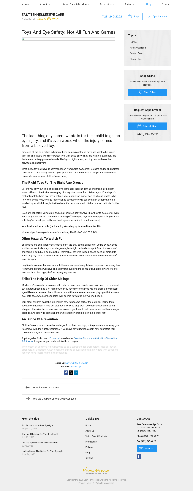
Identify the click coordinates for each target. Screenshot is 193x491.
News (133, 42)
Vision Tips (76, 366)
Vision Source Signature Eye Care (96, 470)
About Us (45, 4)
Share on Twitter (71, 372)
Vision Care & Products (75, 4)
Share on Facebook (66, 372)
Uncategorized (138, 47)
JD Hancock (54, 338)
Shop (136, 16)
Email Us (148, 448)
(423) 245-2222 (112, 16)
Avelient (110, 483)
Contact (166, 4)
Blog (148, 4)
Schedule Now (150, 126)
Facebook (139, 456)
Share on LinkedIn (76, 372)
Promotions (107, 4)
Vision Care (136, 53)
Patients (130, 4)
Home (25, 4)
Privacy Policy (85, 483)
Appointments (160, 16)
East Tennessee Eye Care (96, 480)
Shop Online (150, 92)
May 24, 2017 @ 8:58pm (76, 363)
